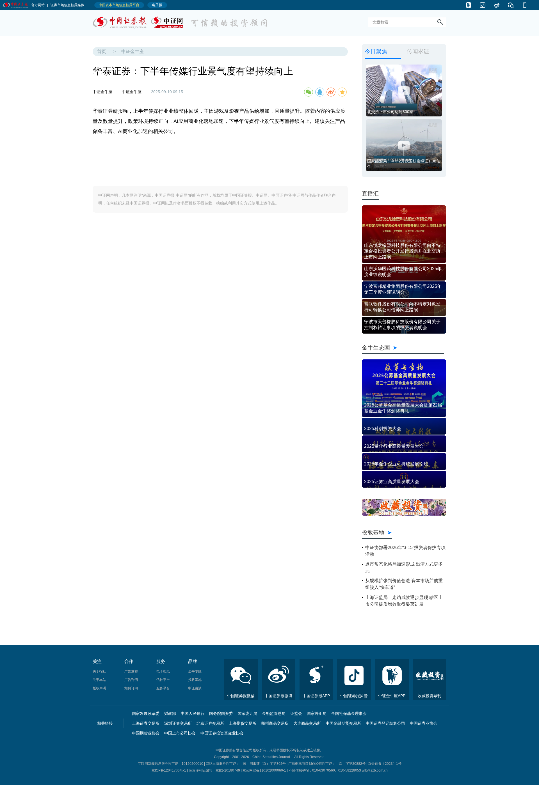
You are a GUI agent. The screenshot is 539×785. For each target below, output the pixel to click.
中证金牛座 (132, 51)
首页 (101, 51)
